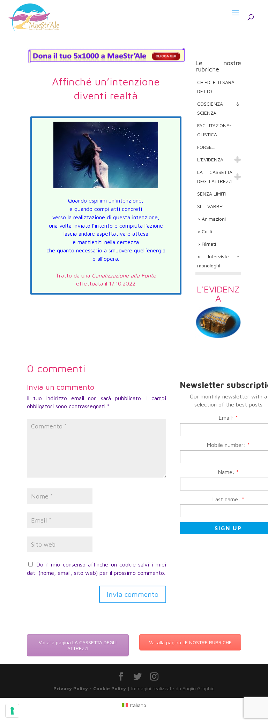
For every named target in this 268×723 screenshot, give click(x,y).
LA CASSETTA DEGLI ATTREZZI (214, 176)
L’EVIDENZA (210, 159)
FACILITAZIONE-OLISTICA (214, 129)
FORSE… (206, 147)
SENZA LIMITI (211, 194)
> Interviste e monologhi (218, 260)
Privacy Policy (70, 688)
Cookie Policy (109, 688)
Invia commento (132, 594)
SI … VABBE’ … (213, 206)
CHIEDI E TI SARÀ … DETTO (218, 86)
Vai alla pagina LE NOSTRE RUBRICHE (190, 642)
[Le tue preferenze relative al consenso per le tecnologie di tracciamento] (12, 710)
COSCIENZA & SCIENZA (218, 108)
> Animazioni (211, 219)
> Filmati (206, 244)
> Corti (204, 231)
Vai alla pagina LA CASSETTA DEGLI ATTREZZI (78, 645)
